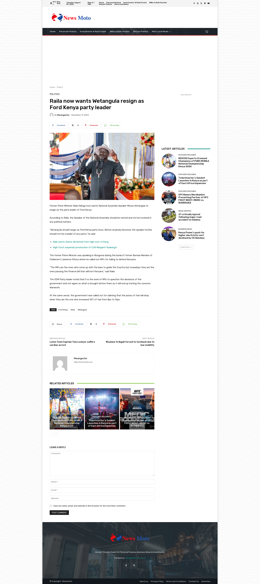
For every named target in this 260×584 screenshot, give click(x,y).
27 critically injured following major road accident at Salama (189, 217)
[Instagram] (198, 3)
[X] (201, 3)
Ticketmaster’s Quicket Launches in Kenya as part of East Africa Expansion (101, 423)
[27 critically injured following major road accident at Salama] (169, 215)
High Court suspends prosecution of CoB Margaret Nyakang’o (85, 247)
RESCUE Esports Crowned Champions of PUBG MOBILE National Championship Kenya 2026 (66, 421)
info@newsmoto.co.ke (135, 558)
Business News (185, 229)
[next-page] (56, 434)
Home (52, 87)
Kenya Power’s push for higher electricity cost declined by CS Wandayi (191, 235)
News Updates (184, 211)
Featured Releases (66, 414)
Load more (185, 247)
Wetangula (82, 310)
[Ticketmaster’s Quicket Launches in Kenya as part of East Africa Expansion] (102, 408)
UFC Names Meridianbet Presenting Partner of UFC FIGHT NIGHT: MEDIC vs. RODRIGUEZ (137, 421)
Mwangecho (63, 115)
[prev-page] (51, 434)
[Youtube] (208, 3)
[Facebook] (194, 3)
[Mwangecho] (52, 115)
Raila (73, 310)
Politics (60, 87)
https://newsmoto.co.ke (83, 362)
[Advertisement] (155, 17)
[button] (206, 31)
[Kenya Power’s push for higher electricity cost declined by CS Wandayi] (169, 234)
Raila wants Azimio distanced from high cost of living (80, 241)
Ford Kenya (63, 310)
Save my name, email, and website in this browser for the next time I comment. (89, 506)
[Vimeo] (205, 3)
